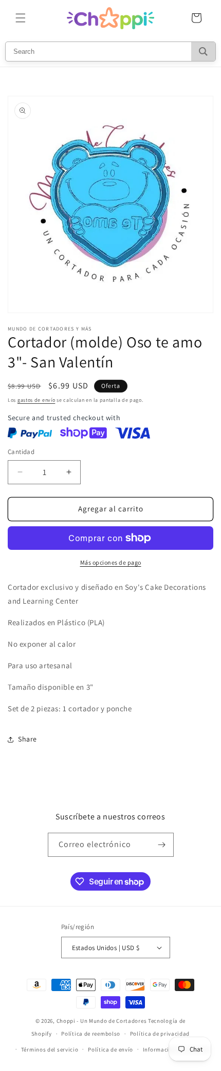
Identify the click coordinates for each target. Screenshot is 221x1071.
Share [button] (27, 739)
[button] (20, 18)
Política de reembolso (90, 1033)
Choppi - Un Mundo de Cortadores (102, 1020)
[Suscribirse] (162, 845)
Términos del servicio (50, 1049)
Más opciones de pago (110, 562)
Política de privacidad (160, 1033)
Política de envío (110, 1049)
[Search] (203, 51)
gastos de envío (36, 400)
